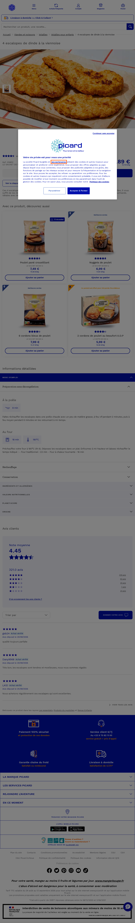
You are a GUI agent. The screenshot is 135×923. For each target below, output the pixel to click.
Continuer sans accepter (103, 133)
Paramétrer (54, 191)
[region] (67, 164)
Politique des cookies (99, 182)
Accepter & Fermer (79, 191)
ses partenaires (59, 162)
